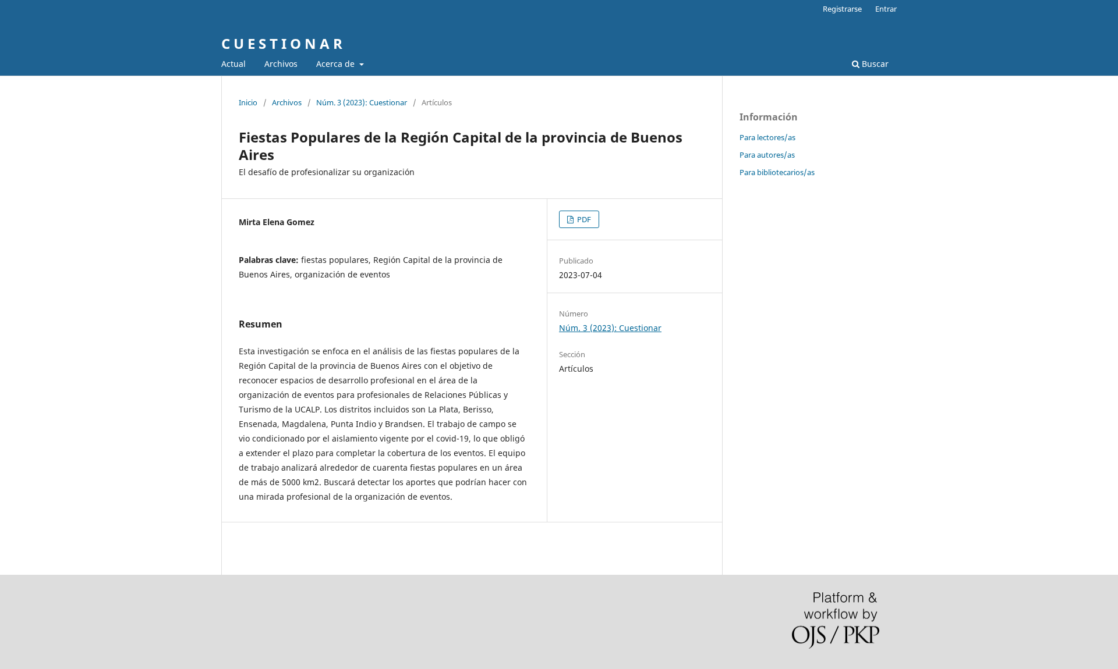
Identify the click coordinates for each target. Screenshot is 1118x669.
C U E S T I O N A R (281, 43)
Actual (233, 63)
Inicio (248, 102)
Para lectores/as (767, 137)
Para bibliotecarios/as (777, 172)
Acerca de (336, 63)
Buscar (874, 63)
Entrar (886, 8)
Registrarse (842, 8)
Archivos (281, 63)
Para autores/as (767, 155)
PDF (583, 219)
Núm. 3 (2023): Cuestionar (361, 102)
